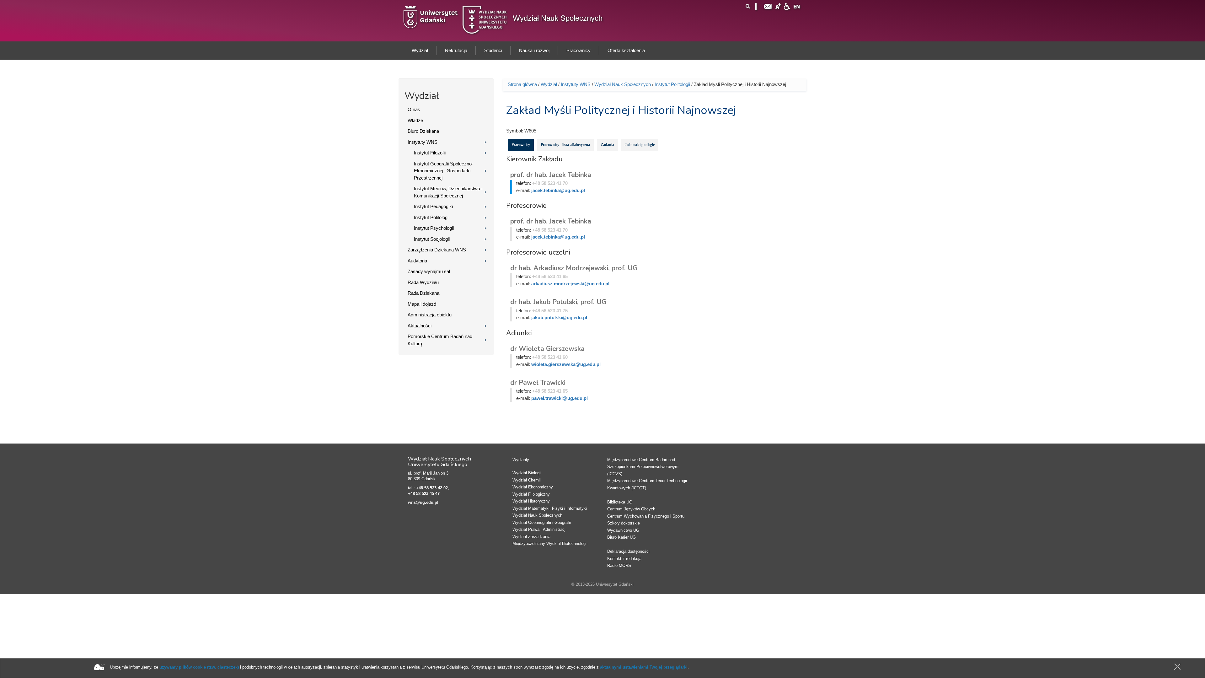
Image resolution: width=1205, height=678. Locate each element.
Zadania (607, 145)
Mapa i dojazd (422, 304)
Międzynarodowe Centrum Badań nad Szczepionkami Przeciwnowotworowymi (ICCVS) (643, 466)
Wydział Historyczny (531, 501)
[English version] (797, 5)
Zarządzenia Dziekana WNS (437, 249)
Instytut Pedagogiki (433, 206)
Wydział (549, 84)
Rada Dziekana (423, 293)
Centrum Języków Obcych (631, 509)
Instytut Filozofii (430, 152)
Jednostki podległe (640, 145)
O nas (414, 109)
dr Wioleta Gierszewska (547, 348)
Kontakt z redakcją (624, 558)
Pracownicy (520, 145)
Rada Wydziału (423, 282)
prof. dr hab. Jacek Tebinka (550, 174)
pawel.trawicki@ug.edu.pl (559, 398)
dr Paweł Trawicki (537, 382)
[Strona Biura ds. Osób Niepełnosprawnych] (787, 5)
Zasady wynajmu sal (429, 271)
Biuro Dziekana (423, 131)
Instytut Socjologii (432, 239)
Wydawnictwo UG (623, 530)
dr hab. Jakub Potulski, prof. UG (558, 302)
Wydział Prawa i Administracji (539, 529)
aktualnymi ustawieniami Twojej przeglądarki (644, 667)
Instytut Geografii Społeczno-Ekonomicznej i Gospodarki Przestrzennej (443, 170)
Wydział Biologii (526, 473)
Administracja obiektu (430, 314)
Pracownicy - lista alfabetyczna (565, 145)
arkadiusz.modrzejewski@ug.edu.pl (570, 283)
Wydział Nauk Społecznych (557, 18)
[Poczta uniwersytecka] (768, 5)
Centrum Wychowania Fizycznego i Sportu (645, 516)
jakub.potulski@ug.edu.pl (559, 317)
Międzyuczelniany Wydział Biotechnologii (549, 543)
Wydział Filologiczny (531, 494)
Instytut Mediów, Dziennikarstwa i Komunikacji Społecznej (448, 192)
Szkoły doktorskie (623, 523)
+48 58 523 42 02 (432, 488)
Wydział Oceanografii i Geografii (541, 522)
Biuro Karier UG (621, 537)
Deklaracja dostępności (628, 551)
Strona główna (522, 84)
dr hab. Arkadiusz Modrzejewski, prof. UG (573, 268)
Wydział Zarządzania (531, 536)
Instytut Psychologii (434, 228)
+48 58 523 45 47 (424, 493)
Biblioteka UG (619, 502)
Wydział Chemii (526, 480)
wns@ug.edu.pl (423, 502)
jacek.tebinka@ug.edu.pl (558, 190)
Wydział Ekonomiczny (532, 487)
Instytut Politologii (431, 217)
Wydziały (520, 459)
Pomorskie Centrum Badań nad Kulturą (440, 340)
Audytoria (417, 260)
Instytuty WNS (422, 142)
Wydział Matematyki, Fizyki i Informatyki (549, 508)
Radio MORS (619, 565)
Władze (415, 120)
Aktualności (419, 325)
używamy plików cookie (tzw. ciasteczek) (199, 667)
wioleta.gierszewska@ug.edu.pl (566, 364)
